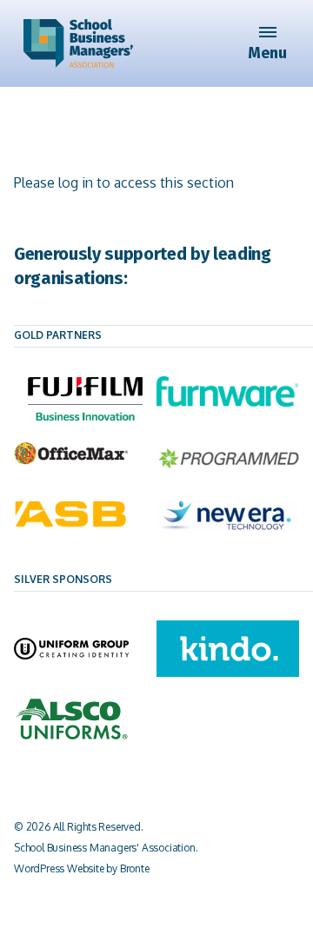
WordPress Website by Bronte (82, 868)
